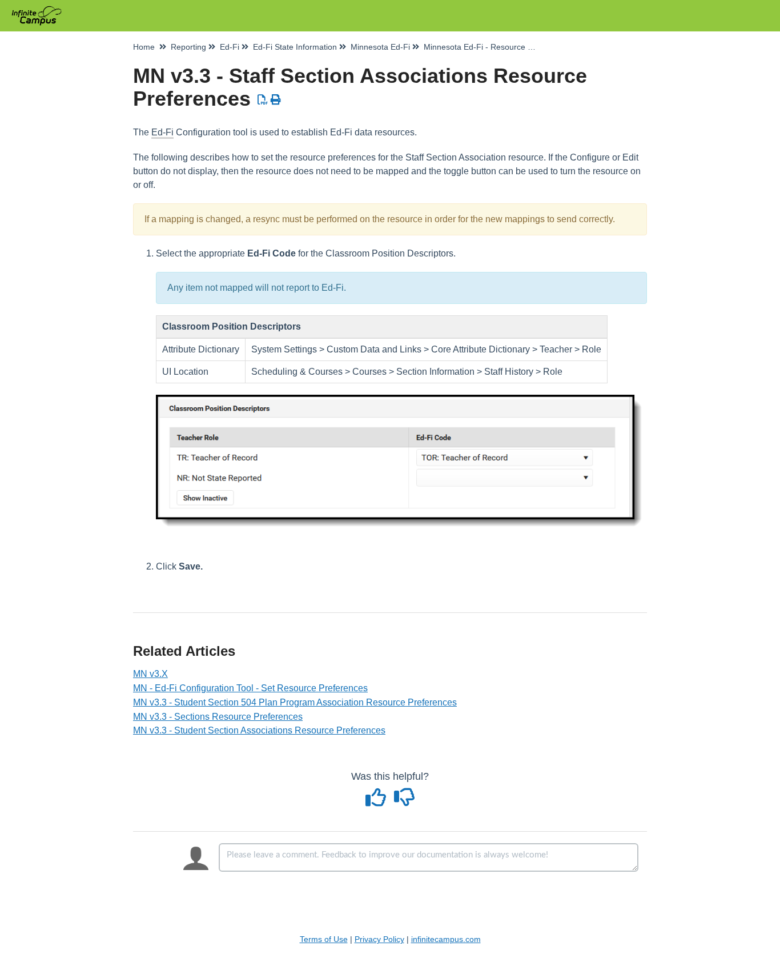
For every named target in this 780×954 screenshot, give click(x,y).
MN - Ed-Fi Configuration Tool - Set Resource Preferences (250, 688)
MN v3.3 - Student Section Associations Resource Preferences (259, 730)
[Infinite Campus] (40, 10)
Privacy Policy (379, 939)
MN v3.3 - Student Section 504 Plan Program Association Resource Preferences (295, 702)
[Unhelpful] (404, 801)
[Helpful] (377, 801)
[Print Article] (276, 100)
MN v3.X (150, 674)
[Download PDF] (263, 100)
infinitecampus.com (446, 939)
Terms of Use (324, 939)
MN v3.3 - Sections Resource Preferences (218, 716)
